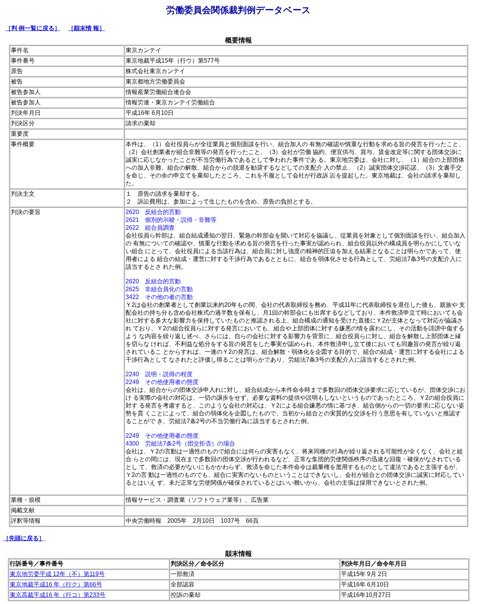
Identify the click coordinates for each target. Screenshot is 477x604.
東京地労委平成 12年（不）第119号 (57, 574)
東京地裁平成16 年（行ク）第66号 (56, 584)
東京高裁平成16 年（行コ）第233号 (57, 595)
